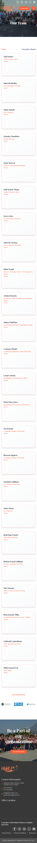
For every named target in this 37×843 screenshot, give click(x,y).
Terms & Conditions (20, 833)
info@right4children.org (10, 793)
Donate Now (24, 8)
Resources (32, 833)
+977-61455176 (7, 788)
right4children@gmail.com (11, 795)
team (3, 49)
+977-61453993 (7, 790)
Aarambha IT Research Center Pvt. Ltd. (21, 840)
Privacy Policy (6, 833)
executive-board (29, 49)
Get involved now (18, 751)
